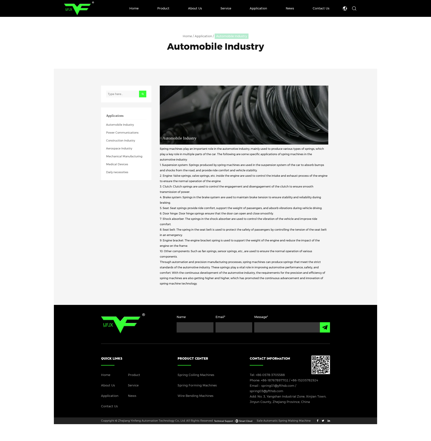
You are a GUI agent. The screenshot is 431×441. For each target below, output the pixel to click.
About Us (195, 8)
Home (134, 8)
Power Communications (122, 132)
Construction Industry (120, 140)
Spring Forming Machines (197, 385)
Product (163, 8)
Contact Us (321, 8)
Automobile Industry (120, 124)
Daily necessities (117, 172)
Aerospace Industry (119, 148)
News (290, 8)
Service (226, 8)
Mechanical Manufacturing (124, 156)
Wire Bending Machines (195, 396)
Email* (220, 317)
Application (258, 8)
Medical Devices (117, 164)
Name (181, 317)
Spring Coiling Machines (196, 375)
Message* (261, 317)
